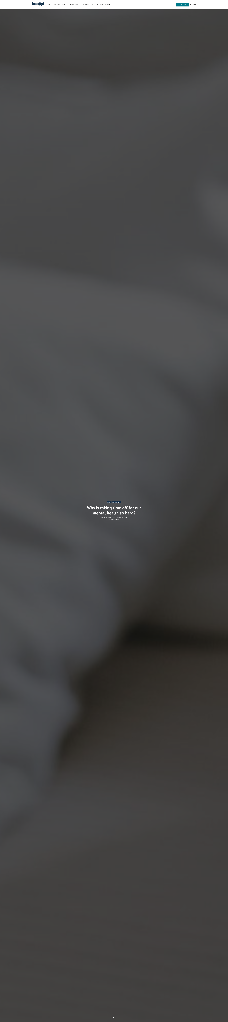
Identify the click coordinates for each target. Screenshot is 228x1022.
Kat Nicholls (108, 518)
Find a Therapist (105, 4)
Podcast (95, 4)
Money (65, 4)
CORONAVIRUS (116, 502)
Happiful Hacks (74, 4)
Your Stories (85, 4)
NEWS (108, 502)
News (49, 4)
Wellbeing (57, 4)
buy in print (182, 4)
